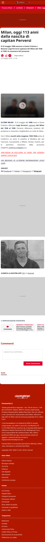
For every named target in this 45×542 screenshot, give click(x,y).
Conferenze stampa (8, 480)
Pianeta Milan (7, 8)
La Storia (19, 8)
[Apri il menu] (3, 2)
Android (31, 273)
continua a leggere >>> (18, 147)
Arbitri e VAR (6, 510)
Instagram (27, 171)
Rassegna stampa (8, 463)
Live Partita (5, 491)
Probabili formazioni (9, 496)
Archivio (4, 526)
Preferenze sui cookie (9, 537)
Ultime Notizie (7, 461)
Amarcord (30, 8)
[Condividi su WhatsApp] (2, 55)
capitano (32, 125)
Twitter (17, 171)
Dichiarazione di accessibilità (12, 535)
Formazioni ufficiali (8, 499)
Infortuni (5, 469)
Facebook (8, 171)
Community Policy (8, 529)
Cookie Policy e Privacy (9, 532)
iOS (23, 273)
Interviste (5, 477)
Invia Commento (33, 363)
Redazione (5, 521)
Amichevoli (5, 502)
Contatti (4, 524)
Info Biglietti (6, 472)
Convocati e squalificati (10, 507)
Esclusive (5, 466)
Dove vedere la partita (9, 505)
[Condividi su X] (9, 55)
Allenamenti (6, 474)
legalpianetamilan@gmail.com (12, 440)
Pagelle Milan (6, 493)
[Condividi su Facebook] (6, 55)
